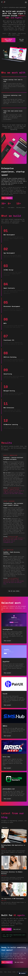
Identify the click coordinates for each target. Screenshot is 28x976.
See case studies (21, 40)
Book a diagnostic (7, 198)
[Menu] (26, 2)
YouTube (25, 971)
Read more (4, 827)
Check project (7, 640)
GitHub (14, 971)
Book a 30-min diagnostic (8, 40)
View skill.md (16, 929)
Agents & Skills (6, 929)
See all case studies (14, 591)
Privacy (9, 971)
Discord (18, 971)
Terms (5, 971)
